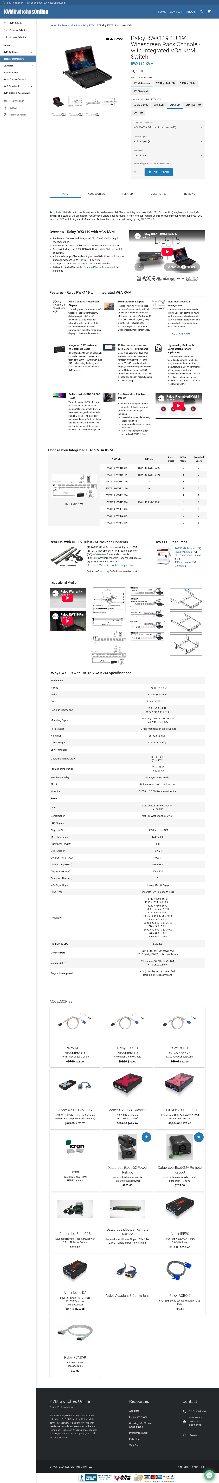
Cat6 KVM (158, 105)
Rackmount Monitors (13, 59)
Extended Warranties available (100, 267)
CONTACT (176, 11)
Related (127, 193)
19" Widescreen (142, 83)
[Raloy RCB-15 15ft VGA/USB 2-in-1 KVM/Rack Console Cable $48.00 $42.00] (179, 1023)
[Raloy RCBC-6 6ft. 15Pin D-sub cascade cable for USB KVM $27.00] (179, 1270)
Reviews (189, 193)
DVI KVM (138, 113)
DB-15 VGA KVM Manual (188, 555)
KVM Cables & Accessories (16, 93)
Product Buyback (138, 1433)
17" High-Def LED (165, 83)
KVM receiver (99, 554)
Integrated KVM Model (143, 122)
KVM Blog (134, 1439)
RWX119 (60, 212)
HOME (162, 11)
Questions (158, 193)
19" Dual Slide (187, 83)
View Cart (134, 1445)
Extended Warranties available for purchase (111, 565)
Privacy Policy (198, 1466)
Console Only (141, 105)
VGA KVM (175, 105)
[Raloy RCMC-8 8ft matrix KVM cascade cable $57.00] (75, 1332)
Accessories (96, 193)
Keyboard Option (140, 137)
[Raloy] (115, 39)
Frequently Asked (138, 1417)
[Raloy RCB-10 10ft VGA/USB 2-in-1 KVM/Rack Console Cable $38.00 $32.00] (127, 1023)
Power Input (138, 151)
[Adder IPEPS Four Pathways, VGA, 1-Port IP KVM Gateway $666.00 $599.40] (179, 1208)
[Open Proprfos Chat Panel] (209, 1475)
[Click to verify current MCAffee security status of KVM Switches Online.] (123, 1481)
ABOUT (190, 11)
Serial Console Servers (14, 79)
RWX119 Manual (183, 551)
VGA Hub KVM (193, 105)
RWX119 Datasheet (185, 548)
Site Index (183, 1466)
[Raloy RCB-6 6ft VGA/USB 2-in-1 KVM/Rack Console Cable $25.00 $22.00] (75, 1023)
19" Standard (141, 91)
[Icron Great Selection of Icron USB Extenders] (75, 1146)
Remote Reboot (10, 72)
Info (65, 193)
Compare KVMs (181, 333)
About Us (134, 1410)
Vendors (7, 45)
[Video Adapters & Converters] (127, 1270)
